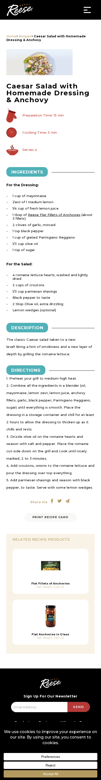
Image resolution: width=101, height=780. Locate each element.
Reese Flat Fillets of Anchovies (54, 215)
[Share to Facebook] (52, 501)
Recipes (25, 36)
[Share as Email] (67, 501)
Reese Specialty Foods (19, 10)
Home (11, 36)
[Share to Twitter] (59, 501)
